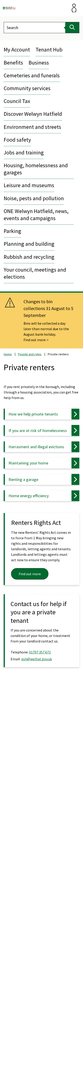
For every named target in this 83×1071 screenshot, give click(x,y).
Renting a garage (23, 479)
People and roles (30, 354)
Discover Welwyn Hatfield (33, 113)
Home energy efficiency (29, 495)
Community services (27, 88)
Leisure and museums (29, 185)
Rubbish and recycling (29, 256)
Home (8, 354)
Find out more (35, 339)
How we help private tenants (33, 414)
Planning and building (29, 243)
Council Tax (17, 101)
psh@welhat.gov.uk (36, 659)
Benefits (13, 62)
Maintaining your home (28, 463)
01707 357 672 (40, 652)
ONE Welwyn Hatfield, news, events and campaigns (36, 215)
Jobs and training (24, 152)
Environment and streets (32, 126)
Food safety (17, 139)
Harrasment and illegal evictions (36, 446)
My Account (17, 49)
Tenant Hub (49, 49)
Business (39, 62)
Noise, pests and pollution (34, 198)
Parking (12, 231)
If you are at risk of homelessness (38, 430)
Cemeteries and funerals (32, 75)
